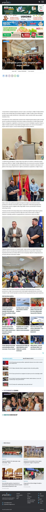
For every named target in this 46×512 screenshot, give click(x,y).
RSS (40, 493)
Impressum (29, 496)
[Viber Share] (9, 76)
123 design (42, 509)
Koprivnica (6, 41)
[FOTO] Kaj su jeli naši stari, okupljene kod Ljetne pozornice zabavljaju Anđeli (25, 373)
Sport (18, 498)
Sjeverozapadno (20, 495)
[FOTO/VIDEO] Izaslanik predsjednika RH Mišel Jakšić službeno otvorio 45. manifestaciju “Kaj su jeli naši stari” (25, 379)
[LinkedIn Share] (18, 76)
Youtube (41, 501)
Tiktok (41, 503)
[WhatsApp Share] (15, 76)
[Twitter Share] (12, 76)
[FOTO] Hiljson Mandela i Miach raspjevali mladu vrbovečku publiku (24, 368)
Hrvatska (18, 493)
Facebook (42, 495)
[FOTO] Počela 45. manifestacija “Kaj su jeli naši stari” (21, 384)
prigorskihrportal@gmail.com (9, 504)
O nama (28, 493)
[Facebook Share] (6, 76)
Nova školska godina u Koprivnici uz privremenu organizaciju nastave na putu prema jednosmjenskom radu (12, 485)
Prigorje (18, 496)
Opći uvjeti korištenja (31, 500)
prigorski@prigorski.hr (8, 502)
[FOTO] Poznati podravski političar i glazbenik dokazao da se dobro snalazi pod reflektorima (25, 363)
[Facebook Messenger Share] (3, 76)
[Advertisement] (23, 85)
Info (28, 495)
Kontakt (28, 498)
